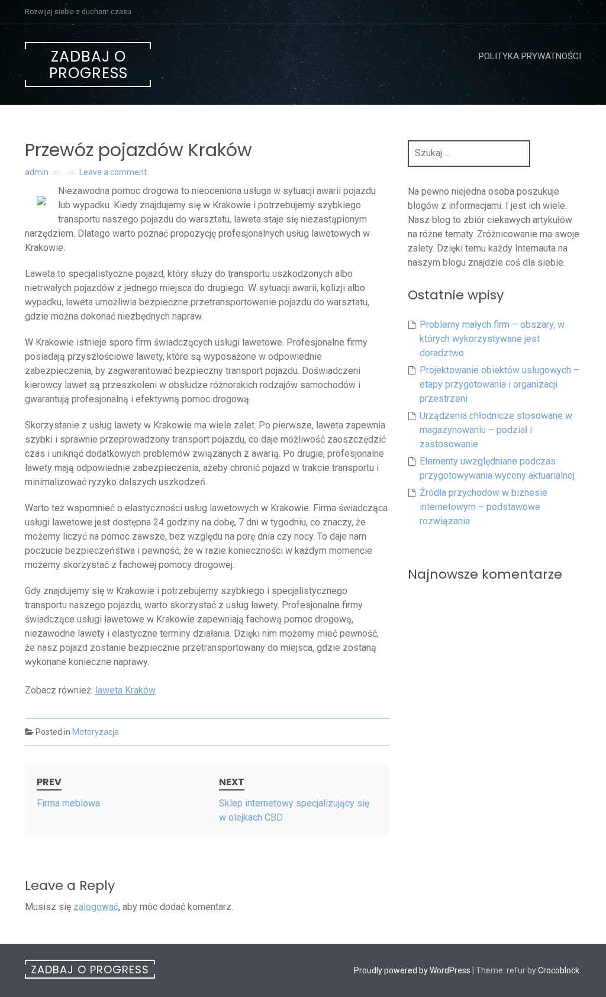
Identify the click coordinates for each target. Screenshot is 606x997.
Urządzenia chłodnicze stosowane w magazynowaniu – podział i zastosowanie (496, 430)
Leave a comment (113, 172)
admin (37, 172)
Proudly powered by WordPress (412, 970)
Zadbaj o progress (88, 64)
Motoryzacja (95, 732)
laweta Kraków (125, 690)
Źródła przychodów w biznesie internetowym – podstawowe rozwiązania (483, 507)
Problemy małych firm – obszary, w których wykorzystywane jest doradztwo (492, 339)
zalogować (95, 906)
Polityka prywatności (530, 56)
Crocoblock (558, 970)
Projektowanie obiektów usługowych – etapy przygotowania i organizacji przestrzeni (499, 384)
